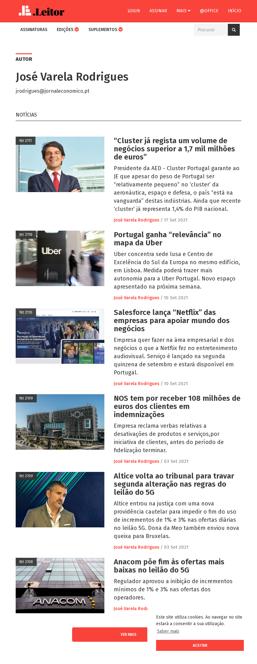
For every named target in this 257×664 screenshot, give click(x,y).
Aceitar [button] (200, 645)
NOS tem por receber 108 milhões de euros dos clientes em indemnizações (177, 406)
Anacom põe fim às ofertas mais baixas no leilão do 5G (169, 565)
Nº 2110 (25, 235)
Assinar (158, 10)
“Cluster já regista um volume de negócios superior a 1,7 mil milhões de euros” (174, 148)
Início (234, 10)
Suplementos (103, 29)
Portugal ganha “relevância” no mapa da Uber (167, 238)
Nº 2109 (26, 398)
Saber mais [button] (168, 631)
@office (209, 10)
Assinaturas (33, 29)
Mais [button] (182, 10)
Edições (66, 29)
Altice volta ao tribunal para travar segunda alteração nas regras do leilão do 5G (174, 484)
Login (134, 10)
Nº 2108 (26, 562)
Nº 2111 (25, 141)
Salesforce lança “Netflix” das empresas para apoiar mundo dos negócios (172, 320)
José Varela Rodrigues (136, 220)
